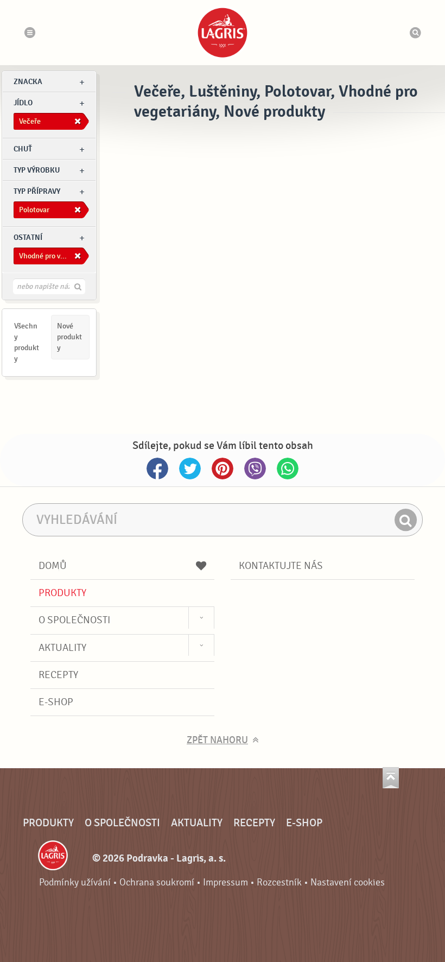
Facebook (157, 468)
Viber (255, 468)
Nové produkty (69, 336)
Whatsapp (287, 468)
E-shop (56, 702)
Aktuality (62, 648)
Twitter (190, 468)
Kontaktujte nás (281, 566)
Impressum (225, 882)
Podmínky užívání (75, 882)
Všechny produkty (26, 342)
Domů (53, 566)
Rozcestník (279, 882)
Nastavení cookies (347, 882)
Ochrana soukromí (156, 882)
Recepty (58, 675)
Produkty (62, 593)
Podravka (222, 32)
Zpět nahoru (217, 740)
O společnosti (74, 620)
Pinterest (222, 468)
